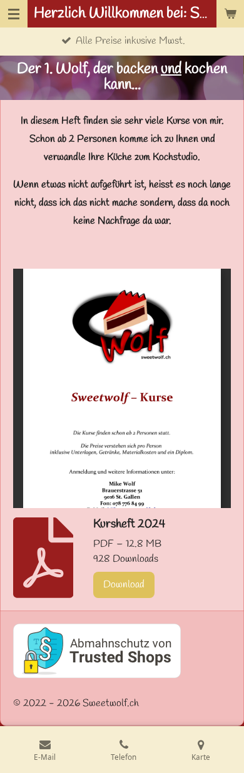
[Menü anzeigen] (14, 13)
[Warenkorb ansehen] (230, 13)
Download (124, 584)
